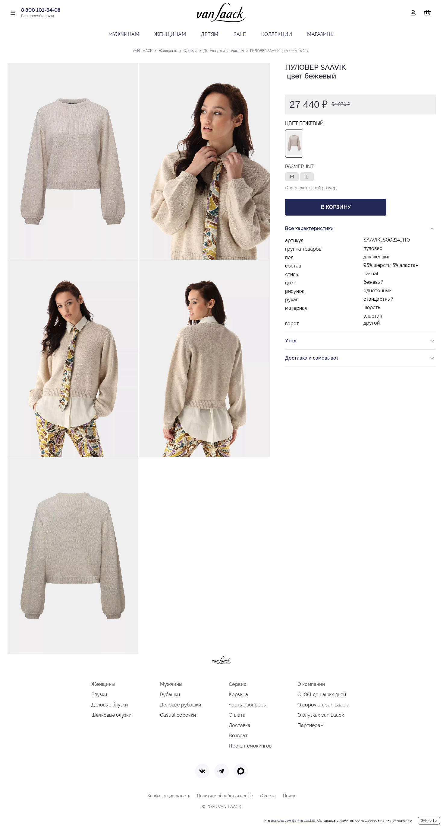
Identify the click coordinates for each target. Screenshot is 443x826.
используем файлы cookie (293, 820)
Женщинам (170, 34)
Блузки (99, 694)
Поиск (289, 795)
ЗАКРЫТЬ (429, 820)
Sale (240, 34)
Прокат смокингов (250, 746)
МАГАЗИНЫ (321, 34)
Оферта (268, 795)
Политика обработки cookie (225, 795)
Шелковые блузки (111, 715)
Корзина (238, 694)
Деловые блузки (109, 705)
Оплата (237, 715)
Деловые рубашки (180, 705)
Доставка (239, 725)
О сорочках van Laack (322, 705)
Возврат (238, 735)
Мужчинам (123, 34)
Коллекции (276, 34)
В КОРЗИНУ (336, 207)
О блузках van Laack (320, 715)
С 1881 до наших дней (321, 694)
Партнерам (310, 725)
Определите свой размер (311, 187)
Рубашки (170, 694)
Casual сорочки (178, 715)
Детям (209, 34)
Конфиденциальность (169, 795)
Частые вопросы (247, 705)
